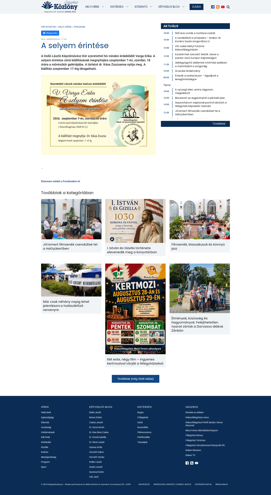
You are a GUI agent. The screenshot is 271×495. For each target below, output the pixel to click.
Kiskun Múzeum (193, 450)
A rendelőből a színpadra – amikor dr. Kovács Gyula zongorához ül (198, 39)
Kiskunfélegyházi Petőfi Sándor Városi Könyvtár (204, 424)
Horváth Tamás (96, 457)
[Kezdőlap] (60, 5)
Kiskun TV (190, 455)
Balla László (95, 412)
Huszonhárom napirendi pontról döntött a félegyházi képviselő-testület (201, 104)
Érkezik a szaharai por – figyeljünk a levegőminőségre (196, 77)
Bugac (140, 412)
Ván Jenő (93, 477)
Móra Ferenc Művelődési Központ (202, 430)
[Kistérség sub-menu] (128, 7)
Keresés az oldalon (195, 412)
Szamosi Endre (96, 472)
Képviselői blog (169, 7)
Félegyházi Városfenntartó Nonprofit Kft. (205, 445)
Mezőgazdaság (48, 457)
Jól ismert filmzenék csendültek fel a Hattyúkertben (197, 112)
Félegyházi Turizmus (195, 440)
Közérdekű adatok (203, 484)
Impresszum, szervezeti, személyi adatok (172, 484)
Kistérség (117, 7)
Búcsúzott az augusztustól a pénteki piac (200, 98)
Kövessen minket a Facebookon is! (60, 181)
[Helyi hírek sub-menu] (103, 7)
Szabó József (95, 467)
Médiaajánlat (221, 484)
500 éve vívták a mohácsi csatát (195, 33)
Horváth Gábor (96, 452)
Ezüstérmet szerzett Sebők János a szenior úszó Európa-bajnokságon (197, 56)
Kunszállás (142, 427)
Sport (43, 467)
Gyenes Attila (95, 447)
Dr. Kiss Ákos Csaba (99, 432)
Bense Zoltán (95, 417)
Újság (196, 7)
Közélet (44, 447)
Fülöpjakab (142, 417)
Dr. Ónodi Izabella (97, 437)
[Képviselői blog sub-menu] (184, 7)
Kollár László (95, 462)
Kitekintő (141, 7)
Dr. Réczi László (96, 442)
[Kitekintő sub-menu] (152, 7)
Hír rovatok (48, 27)
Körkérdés (46, 442)
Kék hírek (45, 437)
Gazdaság (46, 427)
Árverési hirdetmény (187, 71)
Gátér (140, 422)
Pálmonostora (144, 432)
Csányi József (96, 422)
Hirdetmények (48, 432)
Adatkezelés (144, 484)
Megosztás (51, 33)
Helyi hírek (92, 7)
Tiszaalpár (142, 442)
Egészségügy (47, 417)
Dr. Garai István (96, 427)
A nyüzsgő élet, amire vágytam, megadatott (194, 91)
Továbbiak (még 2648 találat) (135, 378)
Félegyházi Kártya (194, 435)
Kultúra (44, 452)
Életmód (45, 422)
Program (79, 27)
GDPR (128, 484)
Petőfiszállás (143, 437)
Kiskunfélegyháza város (197, 417)
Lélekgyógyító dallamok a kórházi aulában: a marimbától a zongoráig (201, 64)
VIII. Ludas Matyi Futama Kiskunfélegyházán (189, 47)
